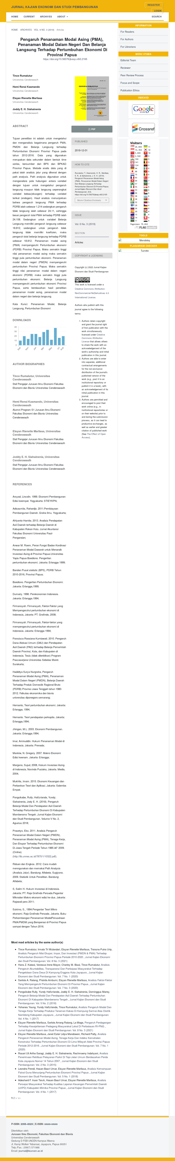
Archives (46, 16)
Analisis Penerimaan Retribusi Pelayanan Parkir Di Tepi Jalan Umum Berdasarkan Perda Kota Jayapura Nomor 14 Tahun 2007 (63, 1057)
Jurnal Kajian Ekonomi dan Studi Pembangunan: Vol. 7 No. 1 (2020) (60, 974)
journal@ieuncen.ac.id (31, 1150)
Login (157, 10)
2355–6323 (27, 1124)
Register (153, 4)
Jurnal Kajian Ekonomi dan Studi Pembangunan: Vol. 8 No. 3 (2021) (64, 959)
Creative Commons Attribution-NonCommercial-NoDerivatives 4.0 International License (92, 293)
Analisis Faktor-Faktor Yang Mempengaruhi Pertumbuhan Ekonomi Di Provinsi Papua (65, 982)
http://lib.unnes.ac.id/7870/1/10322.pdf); (35, 856)
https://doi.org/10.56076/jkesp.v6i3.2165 (65, 59)
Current (29, 16)
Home (14, 16)
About (61, 16)
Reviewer (125, 67)
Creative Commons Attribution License (93, 338)
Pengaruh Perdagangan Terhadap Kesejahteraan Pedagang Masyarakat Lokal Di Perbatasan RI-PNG (64, 1024)
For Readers (127, 31)
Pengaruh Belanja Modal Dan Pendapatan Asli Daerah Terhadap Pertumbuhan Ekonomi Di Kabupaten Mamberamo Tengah (61, 997)
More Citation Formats (89, 200)
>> (19, 1098)
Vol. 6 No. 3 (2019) (44, 29)
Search (156, 16)
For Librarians (128, 46)
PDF (93, 129)
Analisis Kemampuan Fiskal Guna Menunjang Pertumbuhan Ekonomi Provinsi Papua (64, 1070)
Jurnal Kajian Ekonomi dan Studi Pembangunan (54, 7)
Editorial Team (128, 60)
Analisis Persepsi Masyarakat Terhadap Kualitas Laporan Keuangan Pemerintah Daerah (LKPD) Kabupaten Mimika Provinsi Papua (62, 1084)
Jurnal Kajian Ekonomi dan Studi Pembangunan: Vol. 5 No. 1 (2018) (61, 1074)
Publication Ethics (129, 90)
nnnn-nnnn (51, 1124)
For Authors (126, 39)
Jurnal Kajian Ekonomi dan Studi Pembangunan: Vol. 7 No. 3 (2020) (61, 986)
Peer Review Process (132, 75)
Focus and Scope (129, 82)
